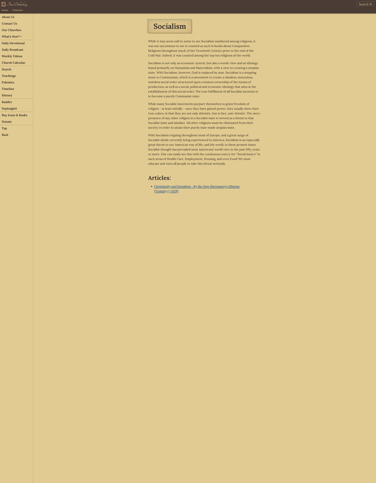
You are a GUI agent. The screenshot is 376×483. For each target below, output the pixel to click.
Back (5, 135)
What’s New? (11, 36)
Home (4, 10)
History (7, 95)
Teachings (9, 76)
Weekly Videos (12, 56)
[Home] (14, 4)
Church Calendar (13, 62)
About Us (8, 17)
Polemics (18, 10)
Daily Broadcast (12, 49)
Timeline (8, 89)
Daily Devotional (13, 43)
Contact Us (9, 23)
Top (4, 128)
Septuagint (9, 108)
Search (6, 69)
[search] (366, 4)
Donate (7, 121)
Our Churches (11, 30)
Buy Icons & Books (14, 115)
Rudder (7, 102)
